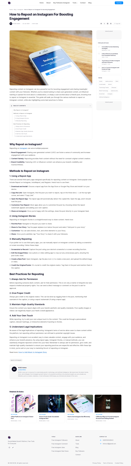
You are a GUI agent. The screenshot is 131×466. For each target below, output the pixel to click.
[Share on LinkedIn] (107, 23)
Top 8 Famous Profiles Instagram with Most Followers (111, 61)
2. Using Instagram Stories (22, 118)
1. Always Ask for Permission (22, 126)
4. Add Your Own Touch (21, 133)
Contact (83, 3)
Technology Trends (104, 87)
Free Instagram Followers (60, 440)
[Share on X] (104, 23)
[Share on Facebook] (101, 23)
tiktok (117, 81)
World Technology (103, 90)
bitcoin (110, 84)
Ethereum (114, 87)
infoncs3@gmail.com (109, 444)
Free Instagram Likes (58, 447)
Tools (74, 3)
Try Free (119, 3)
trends (100, 81)
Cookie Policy (119, 463)
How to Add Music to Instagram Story (32, 352)
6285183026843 (108, 440)
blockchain (102, 93)
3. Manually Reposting (21, 120)
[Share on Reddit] (110, 23)
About (48, 3)
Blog (89, 3)
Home (41, 3)
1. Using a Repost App (20, 116)
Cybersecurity (114, 90)
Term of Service (108, 463)
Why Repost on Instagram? (21, 110)
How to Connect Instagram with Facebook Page (110, 68)
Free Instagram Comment (60, 444)
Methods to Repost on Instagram (23, 113)
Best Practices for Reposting (21, 124)
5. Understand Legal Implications (23, 136)
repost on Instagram (16, 360)
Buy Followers (79, 451)
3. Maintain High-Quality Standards (24, 131)
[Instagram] (9, 447)
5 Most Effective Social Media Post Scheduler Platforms (110, 54)
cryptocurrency (109, 81)
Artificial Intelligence (104, 97)
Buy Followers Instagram (61, 3)
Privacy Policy (97, 463)
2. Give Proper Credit (20, 129)
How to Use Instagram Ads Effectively (79, 416)
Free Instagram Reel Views (60, 451)
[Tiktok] (12, 447)
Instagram (20, 9)
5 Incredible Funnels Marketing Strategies (110, 47)
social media (102, 84)
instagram (109, 93)
